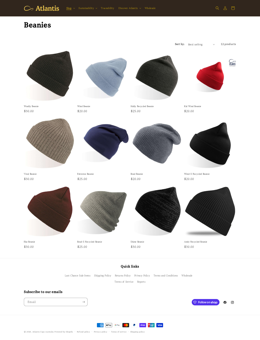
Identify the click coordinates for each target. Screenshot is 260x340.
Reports (141, 281)
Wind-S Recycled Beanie (197, 174)
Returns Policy (123, 275)
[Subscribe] (83, 302)
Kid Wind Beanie (192, 106)
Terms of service (118, 331)
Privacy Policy (142, 275)
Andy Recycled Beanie (195, 241)
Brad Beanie (137, 174)
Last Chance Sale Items (77, 275)
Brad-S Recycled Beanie (89, 241)
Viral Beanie (30, 174)
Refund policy (83, 331)
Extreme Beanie (85, 174)
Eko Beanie (29, 241)
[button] (70, 8)
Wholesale (186, 275)
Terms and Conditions (166, 275)
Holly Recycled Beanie (142, 106)
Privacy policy (100, 331)
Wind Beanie (83, 106)
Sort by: (180, 44)
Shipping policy (137, 331)
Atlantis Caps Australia (43, 331)
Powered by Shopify (63, 331)
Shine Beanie (137, 241)
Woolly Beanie (31, 106)
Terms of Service (124, 281)
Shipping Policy (102, 275)
